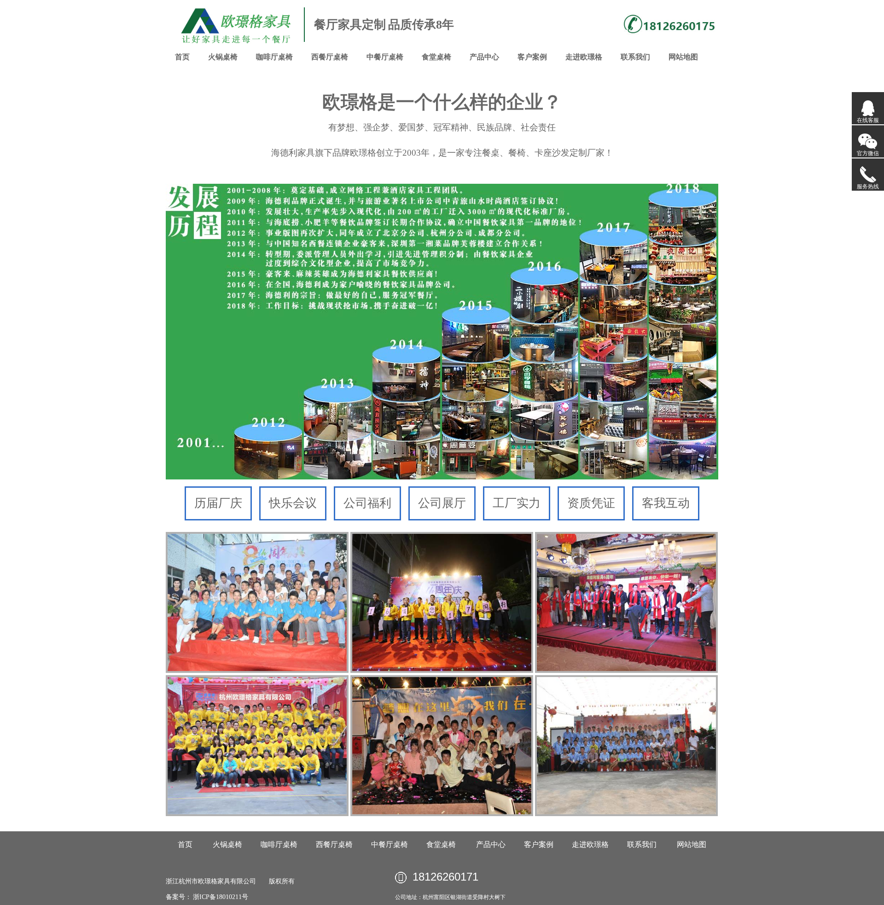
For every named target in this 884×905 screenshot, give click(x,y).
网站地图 (683, 57)
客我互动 (666, 503)
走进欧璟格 (583, 57)
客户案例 (532, 57)
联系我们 (635, 57)
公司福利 (367, 503)
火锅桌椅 (223, 57)
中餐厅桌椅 (384, 57)
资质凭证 (591, 503)
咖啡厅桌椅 (274, 57)
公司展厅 (442, 503)
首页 (182, 57)
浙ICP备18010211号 (220, 896)
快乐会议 (293, 503)
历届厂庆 (218, 503)
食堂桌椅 (436, 57)
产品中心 (484, 57)
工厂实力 (517, 503)
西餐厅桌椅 (329, 57)
